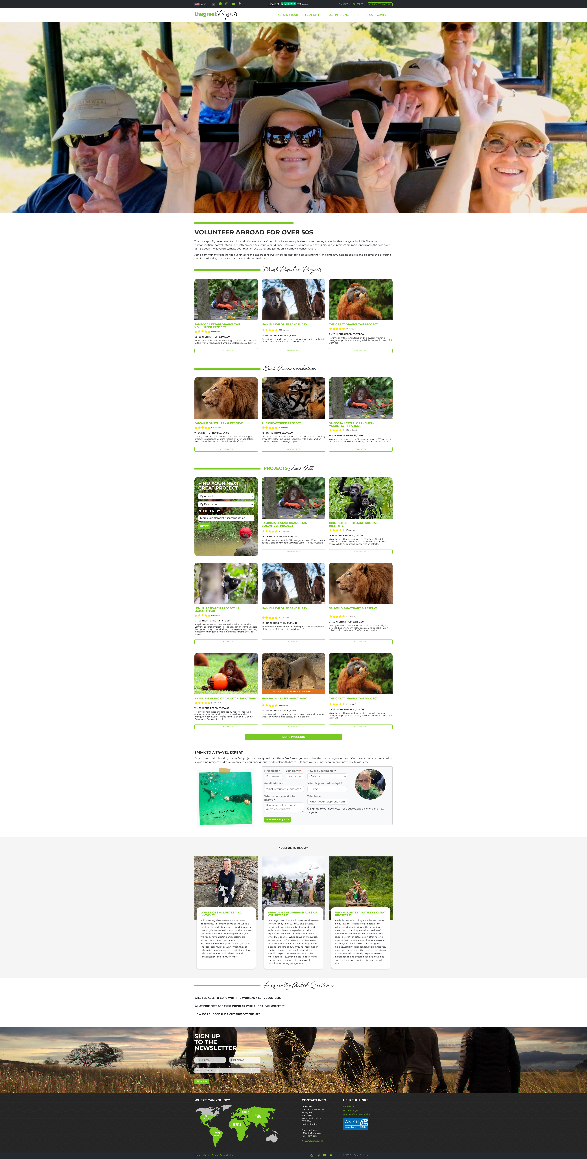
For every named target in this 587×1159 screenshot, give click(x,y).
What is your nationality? (323, 783)
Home (197, 1155)
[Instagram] (227, 4)
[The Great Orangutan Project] (361, 299)
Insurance (342, 14)
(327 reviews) (284, 330)
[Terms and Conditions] (355, 1123)
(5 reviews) (215, 615)
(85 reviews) (216, 703)
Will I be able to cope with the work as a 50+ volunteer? (237, 997)
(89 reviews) (351, 329)
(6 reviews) (283, 427)
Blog (329, 14)
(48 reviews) (216, 427)
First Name (271, 770)
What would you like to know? (279, 798)
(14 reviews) (283, 705)
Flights (358, 14)
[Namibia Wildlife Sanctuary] (293, 299)
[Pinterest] (240, 4)
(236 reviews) (216, 331)
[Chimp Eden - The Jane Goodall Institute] (361, 498)
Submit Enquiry (277, 819)
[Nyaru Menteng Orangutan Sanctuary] (226, 673)
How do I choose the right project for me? (227, 1014)
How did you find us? (321, 770)
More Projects (293, 737)
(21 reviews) (350, 530)
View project (226, 350)
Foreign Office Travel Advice (356, 1114)
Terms (215, 1155)
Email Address (273, 783)
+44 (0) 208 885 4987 (350, 4)
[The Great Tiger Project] (293, 398)
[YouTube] (233, 4)
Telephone (314, 796)
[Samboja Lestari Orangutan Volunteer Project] (226, 299)
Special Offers (312, 14)
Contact (383, 14)
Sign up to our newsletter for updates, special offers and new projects (345, 810)
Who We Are (349, 1106)
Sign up (201, 1081)
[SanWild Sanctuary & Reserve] (226, 398)
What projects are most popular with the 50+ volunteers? (239, 1006)
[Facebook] (220, 4)
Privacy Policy (226, 1155)
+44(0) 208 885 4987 (313, 1141)
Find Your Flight (350, 1110)
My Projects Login (379, 4)
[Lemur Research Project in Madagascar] (226, 583)
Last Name (293, 770)
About (370, 14)
